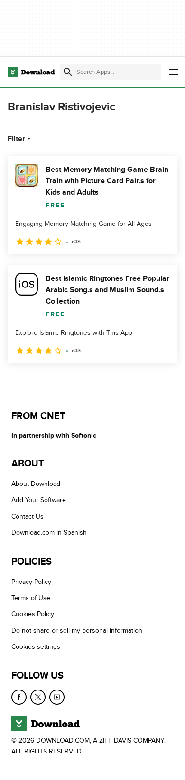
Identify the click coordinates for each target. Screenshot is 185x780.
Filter (16, 138)
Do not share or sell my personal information (76, 631)
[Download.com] (31, 72)
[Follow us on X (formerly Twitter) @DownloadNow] (38, 697)
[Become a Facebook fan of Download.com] (19, 697)
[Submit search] (67, 72)
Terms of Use (30, 598)
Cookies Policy (32, 614)
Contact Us (27, 516)
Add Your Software (38, 500)
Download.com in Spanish (49, 533)
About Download (35, 484)
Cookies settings (35, 647)
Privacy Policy (31, 582)
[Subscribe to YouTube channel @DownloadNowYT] (57, 697)
